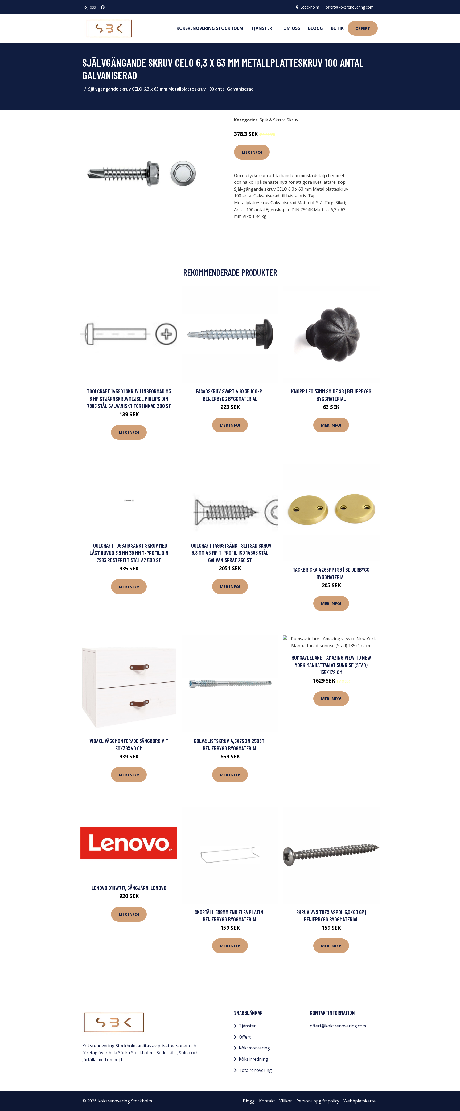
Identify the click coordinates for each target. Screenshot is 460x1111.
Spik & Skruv (272, 120)
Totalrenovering (255, 1070)
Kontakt (267, 1101)
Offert (362, 28)
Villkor (285, 1101)
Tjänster (247, 1026)
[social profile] (103, 7)
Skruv (292, 120)
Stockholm (310, 7)
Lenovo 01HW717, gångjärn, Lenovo (129, 887)
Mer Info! (252, 152)
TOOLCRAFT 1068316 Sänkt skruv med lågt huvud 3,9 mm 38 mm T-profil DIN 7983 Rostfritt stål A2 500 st (129, 552)
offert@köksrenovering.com (349, 7)
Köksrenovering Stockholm (209, 28)
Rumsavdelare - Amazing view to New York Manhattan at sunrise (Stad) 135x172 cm (331, 664)
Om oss (291, 28)
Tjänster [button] (261, 28)
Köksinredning (253, 1059)
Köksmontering (254, 1048)
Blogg (315, 28)
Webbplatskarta (359, 1101)
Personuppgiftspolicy (317, 1101)
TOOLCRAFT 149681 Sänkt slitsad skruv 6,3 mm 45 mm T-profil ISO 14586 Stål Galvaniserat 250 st (230, 552)
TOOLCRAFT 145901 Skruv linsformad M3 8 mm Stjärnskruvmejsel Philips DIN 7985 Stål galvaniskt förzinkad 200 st (129, 398)
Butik (337, 28)
